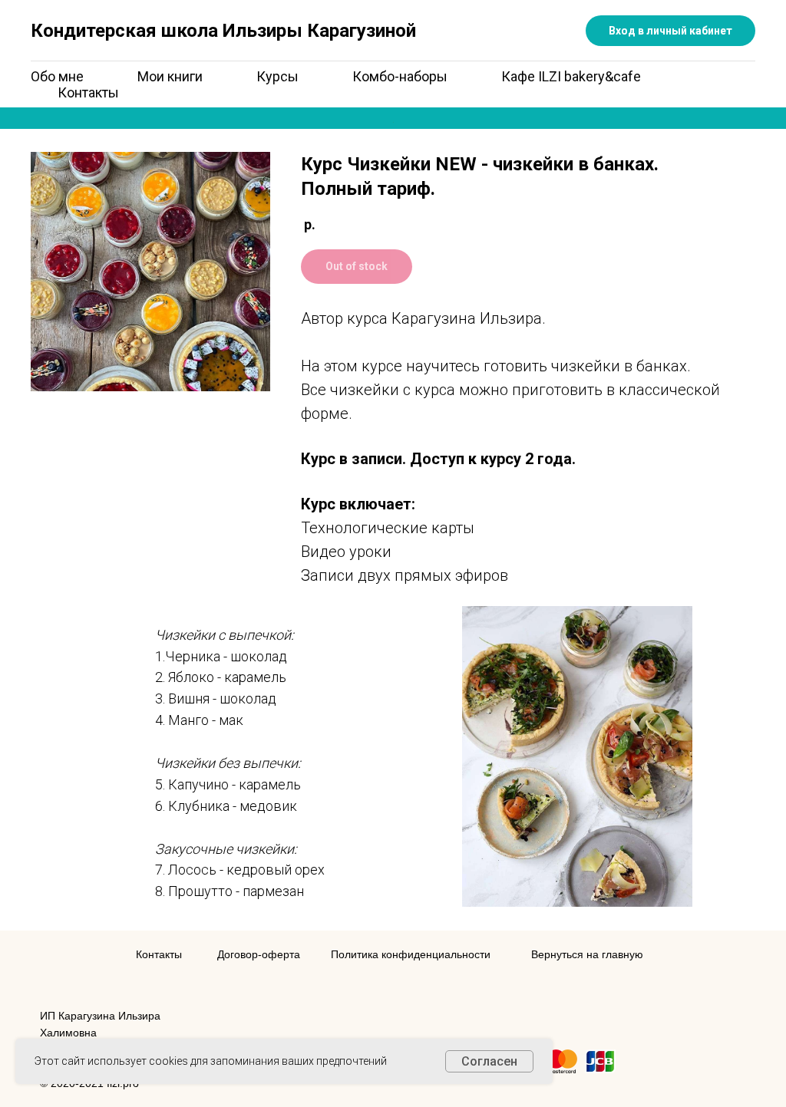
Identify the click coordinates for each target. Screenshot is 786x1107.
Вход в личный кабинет (670, 31)
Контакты (88, 92)
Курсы (277, 76)
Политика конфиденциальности (410, 954)
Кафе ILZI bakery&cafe (571, 76)
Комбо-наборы (399, 76)
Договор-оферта (258, 954)
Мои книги (170, 76)
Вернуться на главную (587, 954)
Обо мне (57, 76)
